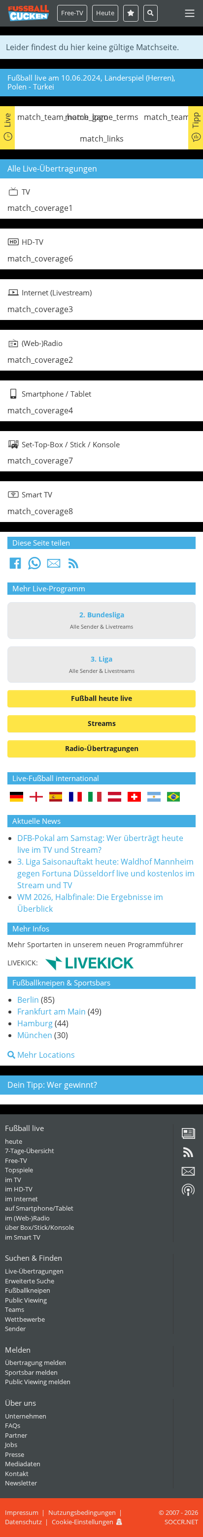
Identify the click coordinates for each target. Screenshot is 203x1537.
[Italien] (95, 797)
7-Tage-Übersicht (29, 1150)
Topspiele (19, 1169)
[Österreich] (114, 797)
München (34, 1035)
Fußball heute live (101, 698)
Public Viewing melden (37, 1381)
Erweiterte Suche (29, 1280)
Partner (16, 1435)
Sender (15, 1328)
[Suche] (150, 13)
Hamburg (35, 1023)
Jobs (11, 1444)
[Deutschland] (16, 797)
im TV (13, 1179)
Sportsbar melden (31, 1372)
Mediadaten (22, 1463)
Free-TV (72, 12)
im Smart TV (22, 1237)
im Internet (21, 1198)
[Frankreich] (75, 797)
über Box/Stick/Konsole (39, 1227)
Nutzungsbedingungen (82, 1512)
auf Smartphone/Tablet (39, 1208)
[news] (188, 1136)
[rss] (188, 1155)
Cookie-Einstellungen (82, 1521)
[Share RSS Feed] (73, 566)
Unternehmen (25, 1416)
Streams (102, 723)
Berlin (28, 999)
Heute (105, 12)
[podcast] (188, 1193)
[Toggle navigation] (189, 13)
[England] (36, 797)
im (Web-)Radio (27, 1218)
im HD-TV (19, 1189)
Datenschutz (23, 1521)
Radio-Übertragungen (101, 748)
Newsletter (21, 1483)
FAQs (12, 1425)
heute (13, 1141)
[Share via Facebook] (15, 566)
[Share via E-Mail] (54, 566)
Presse (14, 1454)
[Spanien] (56, 797)
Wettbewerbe (25, 1319)
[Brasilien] (173, 797)
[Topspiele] (130, 13)
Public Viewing (26, 1300)
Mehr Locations (45, 1054)
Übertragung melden (35, 1362)
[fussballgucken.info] (28, 13)
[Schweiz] (134, 797)
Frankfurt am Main (51, 1011)
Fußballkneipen (27, 1290)
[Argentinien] (154, 797)
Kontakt (17, 1473)
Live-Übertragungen (34, 1271)
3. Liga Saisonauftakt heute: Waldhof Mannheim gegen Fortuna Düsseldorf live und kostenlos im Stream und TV (106, 873)
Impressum (21, 1512)
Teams (14, 1309)
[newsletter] (188, 1174)
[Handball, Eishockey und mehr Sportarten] (89, 962)
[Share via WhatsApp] (34, 566)
